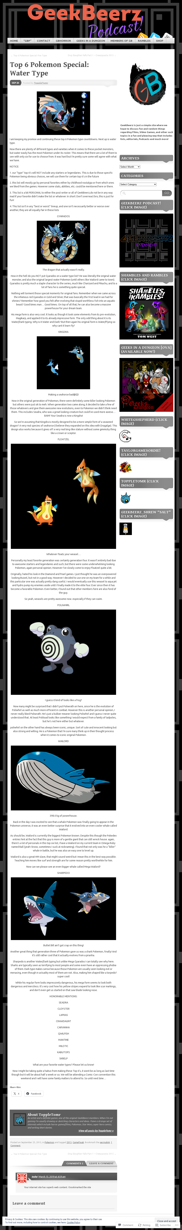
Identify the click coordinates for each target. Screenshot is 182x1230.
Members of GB (121, 40)
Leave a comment (101, 1163)
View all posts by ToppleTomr (96, 1130)
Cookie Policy (73, 1222)
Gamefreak (78, 1142)
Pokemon (49, 1142)
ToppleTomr (41, 83)
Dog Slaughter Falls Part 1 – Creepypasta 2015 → (92, 55)
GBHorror (63, 40)
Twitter (154, 36)
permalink (105, 1142)
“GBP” (27, 40)
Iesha (34, 1176)
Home (14, 40)
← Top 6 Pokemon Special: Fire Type (29, 55)
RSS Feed (142, 36)
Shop (159, 40)
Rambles (144, 40)
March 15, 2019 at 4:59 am (52, 1176)
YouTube (167, 36)
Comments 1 (74, 1163)
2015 (69, 1142)
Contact (43, 40)
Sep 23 (15, 83)
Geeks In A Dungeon (90, 40)
